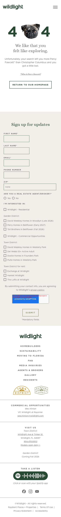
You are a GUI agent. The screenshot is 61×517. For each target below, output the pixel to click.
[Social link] (24, 491)
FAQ (30, 360)
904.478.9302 (30, 441)
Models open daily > (30, 445)
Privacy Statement (22, 510)
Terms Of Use (46, 507)
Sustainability (30, 351)
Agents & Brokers (30, 370)
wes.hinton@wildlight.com (30, 415)
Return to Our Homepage (30, 84)
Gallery (30, 375)
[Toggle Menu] (55, 7)
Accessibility (41, 510)
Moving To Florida (30, 355)
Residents (30, 379)
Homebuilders (30, 346)
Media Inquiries (30, 365)
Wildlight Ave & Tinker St (30, 434)
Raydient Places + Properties (22, 507)
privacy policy (37, 290)
